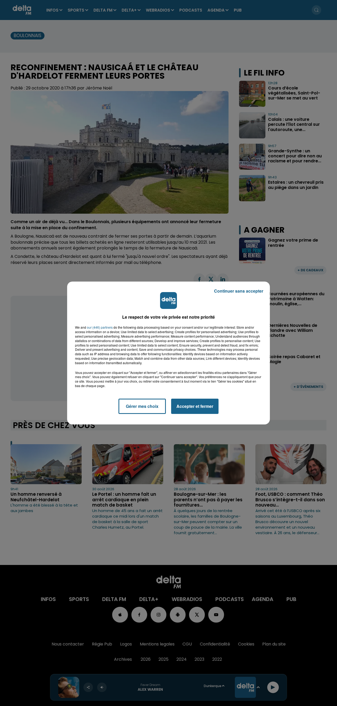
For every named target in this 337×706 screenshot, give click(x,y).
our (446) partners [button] (100, 327)
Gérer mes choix (142, 406)
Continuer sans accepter (238, 291)
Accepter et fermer (194, 406)
